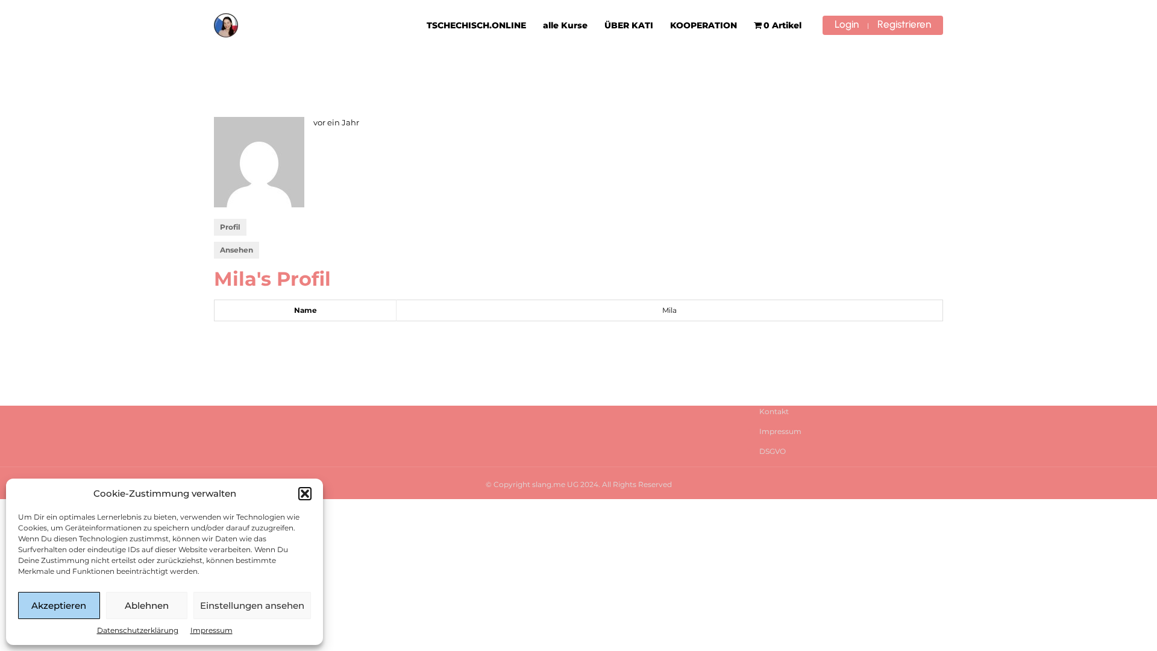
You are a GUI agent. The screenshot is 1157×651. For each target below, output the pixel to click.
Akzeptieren (58, 605)
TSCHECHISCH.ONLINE (476, 25)
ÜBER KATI (628, 25)
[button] (305, 494)
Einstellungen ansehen (252, 605)
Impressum (211, 630)
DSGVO (772, 451)
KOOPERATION (703, 25)
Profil (230, 226)
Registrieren (904, 24)
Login (847, 24)
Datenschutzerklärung (137, 630)
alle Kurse (565, 25)
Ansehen (236, 249)
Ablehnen (147, 605)
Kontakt (774, 411)
